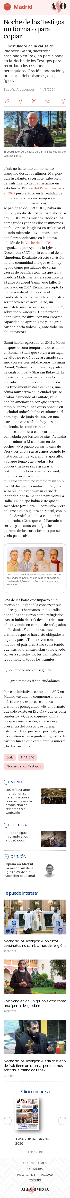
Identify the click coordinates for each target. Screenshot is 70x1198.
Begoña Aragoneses (19, 89)
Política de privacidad (35, 1174)
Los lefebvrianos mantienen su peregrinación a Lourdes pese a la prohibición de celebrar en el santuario (18, 801)
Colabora (35, 1169)
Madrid (23, 6)
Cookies (35, 1180)
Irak (10, 757)
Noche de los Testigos (42, 242)
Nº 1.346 (27, 757)
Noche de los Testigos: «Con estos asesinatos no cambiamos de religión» (35, 943)
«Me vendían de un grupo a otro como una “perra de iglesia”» (35, 1003)
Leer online (35, 1152)
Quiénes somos (35, 1163)
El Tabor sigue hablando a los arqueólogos (16, 836)
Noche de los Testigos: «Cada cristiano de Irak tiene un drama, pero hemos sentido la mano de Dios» (35, 1065)
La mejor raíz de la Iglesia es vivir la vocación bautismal (20, 872)
